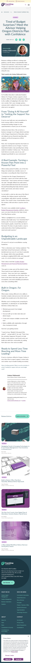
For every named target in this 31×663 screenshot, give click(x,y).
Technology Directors (22, 612)
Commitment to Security (7, 627)
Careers (3, 634)
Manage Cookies (9, 655)
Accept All (18, 659)
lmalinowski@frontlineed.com (13, 400)
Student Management (6, 599)
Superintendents (21, 610)
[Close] (28, 636)
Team (2, 622)
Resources (6, 12)
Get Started (6, 582)
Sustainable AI (20, 627)
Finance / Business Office (23, 605)
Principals (19, 602)
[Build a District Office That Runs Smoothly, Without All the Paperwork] (15, 466)
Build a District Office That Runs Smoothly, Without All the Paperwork (12, 480)
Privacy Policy (20, 622)
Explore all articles (20, 416)
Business (11, 12)
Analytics (3, 604)
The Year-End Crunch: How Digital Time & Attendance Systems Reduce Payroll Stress (14, 513)
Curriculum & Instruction (23, 595)
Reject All (8, 659)
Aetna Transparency (21, 625)
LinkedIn (24, 400)
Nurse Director (20, 600)
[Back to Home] (1, 12)
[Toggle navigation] (29, 5)
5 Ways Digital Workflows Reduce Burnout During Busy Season (14, 545)
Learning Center (11, 1)
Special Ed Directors (22, 607)
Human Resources (21, 597)
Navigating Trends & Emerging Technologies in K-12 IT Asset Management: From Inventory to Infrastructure (15, 448)
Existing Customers (20, 1)
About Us (3, 620)
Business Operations (6, 601)
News (2, 625)
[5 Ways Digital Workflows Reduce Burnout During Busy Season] (15, 530)
